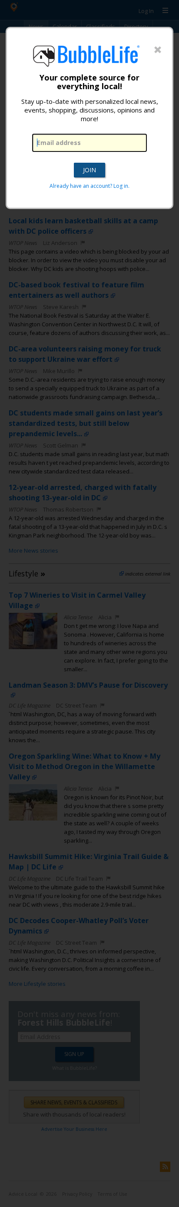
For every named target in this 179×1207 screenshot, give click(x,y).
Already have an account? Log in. (89, 186)
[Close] (157, 50)
